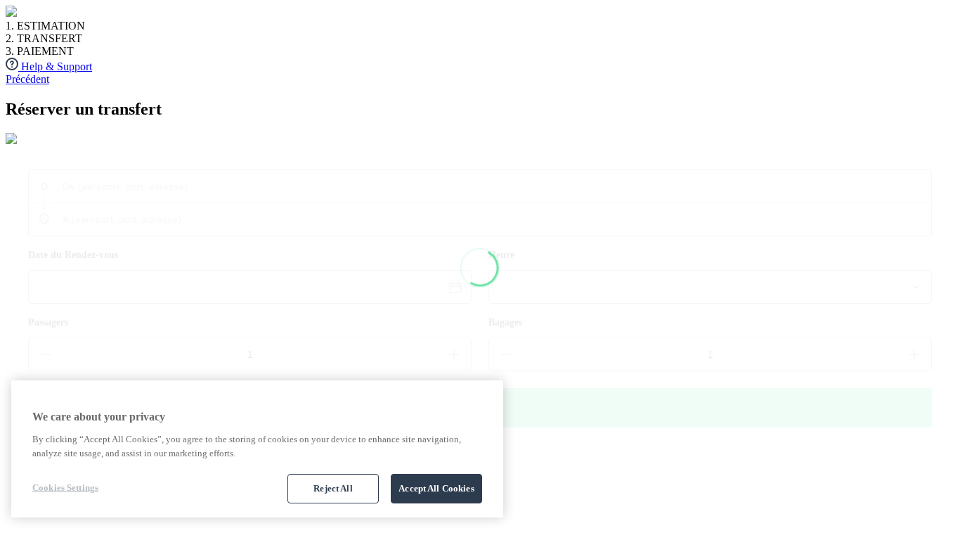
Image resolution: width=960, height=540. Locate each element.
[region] (257, 449)
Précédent (27, 79)
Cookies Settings (65, 487)
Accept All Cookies (436, 488)
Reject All (332, 488)
